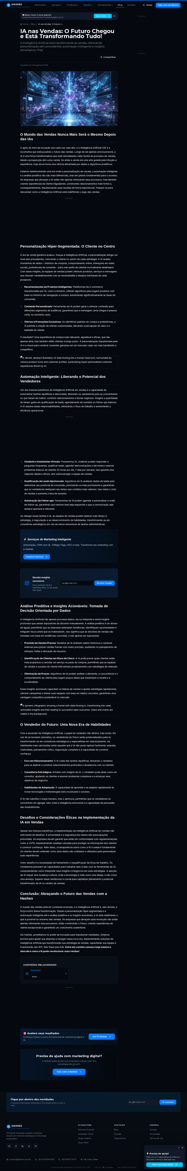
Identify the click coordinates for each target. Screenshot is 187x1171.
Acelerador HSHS (85, 1134)
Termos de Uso (156, 1138)
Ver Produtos (100, 1036)
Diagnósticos (120, 1138)
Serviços (56, 5)
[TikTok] (29, 1146)
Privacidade (155, 1134)
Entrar (149, 5)
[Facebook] (16, 1146)
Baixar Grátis (101, 16)
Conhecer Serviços (34, 557)
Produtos (72, 5)
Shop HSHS (83, 1143)
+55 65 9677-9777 (69, 1159)
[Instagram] (9, 1146)
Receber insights (104, 583)
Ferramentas (104, 5)
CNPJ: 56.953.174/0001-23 (126, 1167)
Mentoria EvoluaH (86, 1130)
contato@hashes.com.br (20, 1159)
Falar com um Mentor (168, 5)
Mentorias (40, 5)
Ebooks (87, 5)
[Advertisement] (69, 220)
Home (25, 24)
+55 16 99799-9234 (46, 1159)
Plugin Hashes (84, 1138)
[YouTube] (36, 1146)
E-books (117, 1134)
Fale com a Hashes (67, 1072)
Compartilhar (109, 57)
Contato (131, 5)
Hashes (110, 1167)
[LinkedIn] (22, 1146)
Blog (120, 5)
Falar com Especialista (162, 1165)
